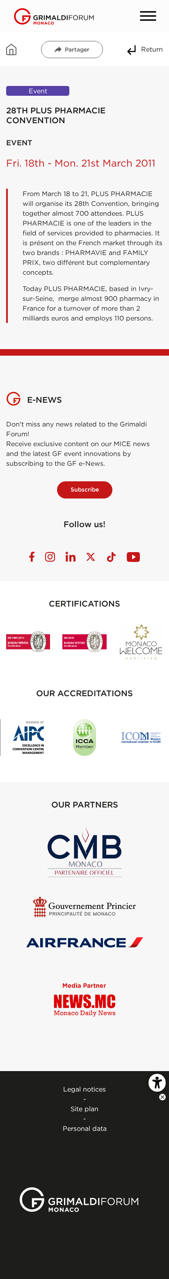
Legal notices (84, 1089)
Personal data (85, 1128)
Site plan (84, 1109)
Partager (77, 49)
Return (152, 49)
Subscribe (85, 489)
